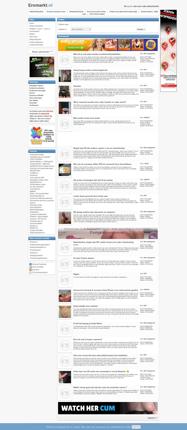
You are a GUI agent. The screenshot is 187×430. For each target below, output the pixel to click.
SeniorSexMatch (36, 223)
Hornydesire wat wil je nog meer (42, 201)
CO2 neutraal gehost (39, 272)
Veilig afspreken (35, 39)
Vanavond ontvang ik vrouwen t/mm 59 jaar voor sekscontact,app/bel (105, 290)
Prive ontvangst (35, 98)
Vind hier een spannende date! (41, 168)
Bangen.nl (34, 226)
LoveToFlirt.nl (35, 189)
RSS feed (35, 270)
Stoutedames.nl (36, 182)
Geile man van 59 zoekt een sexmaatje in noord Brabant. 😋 (101, 371)
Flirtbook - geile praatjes (39, 217)
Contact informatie (36, 45)
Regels (32, 34)
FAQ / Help (33, 37)
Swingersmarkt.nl (36, 255)
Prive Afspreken (36, 207)
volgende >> (152, 418)
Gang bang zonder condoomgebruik (90, 70)
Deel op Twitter (38, 267)
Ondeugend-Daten (37, 155)
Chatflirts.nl (34, 173)
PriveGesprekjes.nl (37, 196)
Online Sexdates (36, 159)
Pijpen (76, 274)
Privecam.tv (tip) (36, 205)
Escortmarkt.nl (35, 250)
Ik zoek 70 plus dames (83, 258)
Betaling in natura (36, 86)
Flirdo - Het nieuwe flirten (39, 194)
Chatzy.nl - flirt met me (38, 219)
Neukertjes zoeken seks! (39, 180)
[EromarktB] (168, 91)
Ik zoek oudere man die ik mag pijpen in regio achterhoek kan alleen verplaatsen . (100, 277)
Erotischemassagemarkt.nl (40, 245)
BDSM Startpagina (37, 210)
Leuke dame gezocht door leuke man (90, 196)
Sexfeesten (33, 105)
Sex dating (33, 100)
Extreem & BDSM (36, 95)
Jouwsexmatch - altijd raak (40, 164)
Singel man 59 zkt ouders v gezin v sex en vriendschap (99, 148)
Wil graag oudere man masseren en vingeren (94, 212)
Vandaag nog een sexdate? (40, 157)
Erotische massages (37, 91)
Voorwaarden (34, 31)
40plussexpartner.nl (37, 233)
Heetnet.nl (34, 175)
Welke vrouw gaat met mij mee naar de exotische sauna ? (100, 387)
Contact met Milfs (36, 230)
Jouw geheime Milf (37, 178)
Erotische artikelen (36, 88)
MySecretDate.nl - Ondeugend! (41, 161)
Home (31, 23)
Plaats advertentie (36, 26)
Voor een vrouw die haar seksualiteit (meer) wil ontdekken (100, 355)
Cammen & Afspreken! (38, 214)
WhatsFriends (35, 171)
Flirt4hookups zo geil (37, 184)
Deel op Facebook (39, 264)
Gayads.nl (34, 253)
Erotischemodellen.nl (38, 247)
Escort (32, 93)
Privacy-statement (36, 42)
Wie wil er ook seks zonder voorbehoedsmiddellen (96, 54)
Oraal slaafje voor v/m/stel (85, 306)
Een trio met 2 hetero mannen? (87, 339)
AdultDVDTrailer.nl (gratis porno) (42, 166)
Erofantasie (34, 212)
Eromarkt (40, 5)
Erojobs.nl (34, 242)
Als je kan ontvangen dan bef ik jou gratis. (93, 180)
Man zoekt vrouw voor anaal (86, 118)
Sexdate (77, 86)
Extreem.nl (34, 228)
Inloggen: (39, 29)
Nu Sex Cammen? (37, 187)
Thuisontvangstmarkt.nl (38, 258)
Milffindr (33, 191)
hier (128, 427)
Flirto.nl (32, 203)
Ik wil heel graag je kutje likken (87, 323)
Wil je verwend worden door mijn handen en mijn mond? (99, 102)
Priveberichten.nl (36, 221)
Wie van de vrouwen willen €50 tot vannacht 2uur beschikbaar (102, 164)
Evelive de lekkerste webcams (41, 198)
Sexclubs (33, 103)
